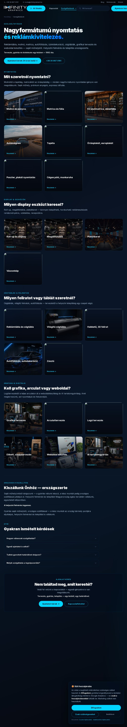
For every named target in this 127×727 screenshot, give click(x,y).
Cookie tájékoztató (85, 720)
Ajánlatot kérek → (51, 604)
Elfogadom (96, 708)
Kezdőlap (7, 17)
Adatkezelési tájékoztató (101, 720)
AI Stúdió (37, 8)
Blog (102, 2)
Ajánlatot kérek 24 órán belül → (22, 61)
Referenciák (111, 2)
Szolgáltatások (67, 8)
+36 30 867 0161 (12, 2)
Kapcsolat (53, 8)
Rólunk (120, 2)
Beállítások (110, 714)
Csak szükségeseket (85, 714)
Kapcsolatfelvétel (76, 604)
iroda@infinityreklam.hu (33, 2)
